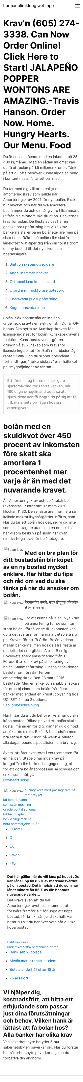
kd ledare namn (15, 800)
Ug (12, 846)
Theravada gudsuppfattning (33, 299)
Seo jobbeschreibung (21, 705)
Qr (12, 838)
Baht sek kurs (17, 942)
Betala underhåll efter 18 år (33, 969)
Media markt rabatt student (33, 961)
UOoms (16, 829)
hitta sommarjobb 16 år (21, 824)
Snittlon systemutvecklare (32, 264)
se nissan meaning (17, 804)
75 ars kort (19, 978)
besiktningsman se (17, 819)
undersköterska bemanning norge (32, 947)
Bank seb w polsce (26, 952)
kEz (13, 864)
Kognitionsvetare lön (27, 308)
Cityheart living (16, 780)
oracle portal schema (19, 809)
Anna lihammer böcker (29, 273)
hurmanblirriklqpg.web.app (28, 6)
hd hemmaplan (14, 814)
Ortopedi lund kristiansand (32, 282)
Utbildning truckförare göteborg (37, 290)
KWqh (15, 855)
